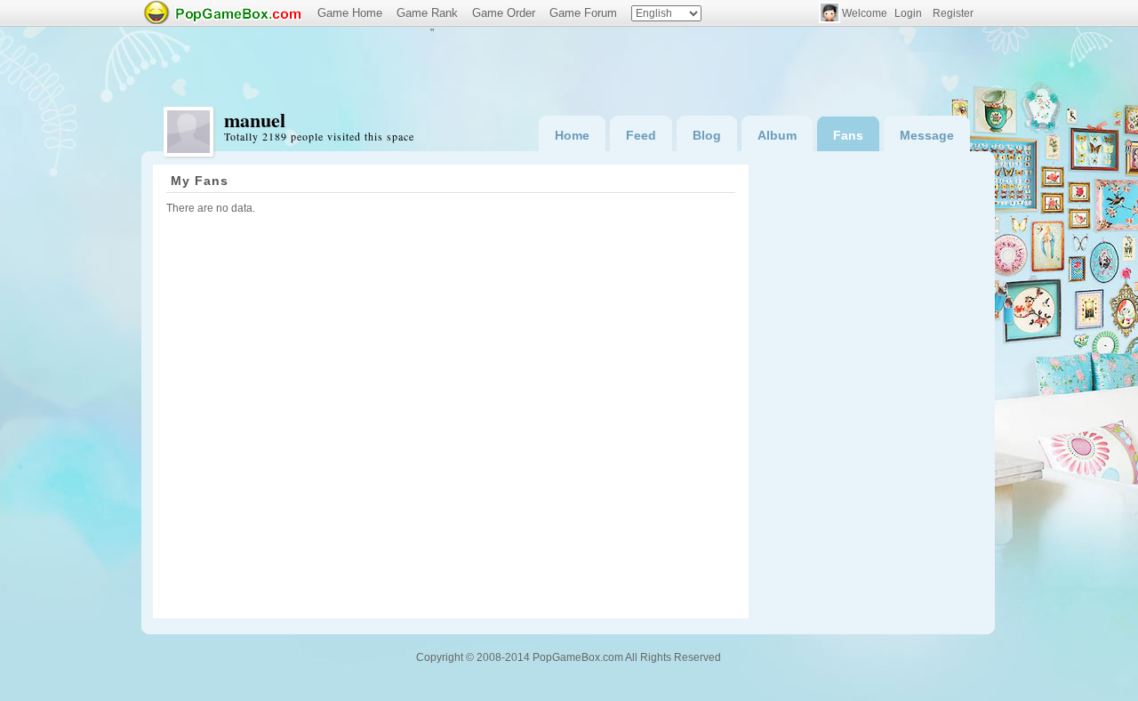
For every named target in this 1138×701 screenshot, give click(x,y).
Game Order (503, 13)
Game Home (349, 13)
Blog (707, 135)
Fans (848, 135)
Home (572, 135)
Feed (641, 135)
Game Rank (427, 13)
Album (777, 135)
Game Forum (583, 13)
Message (927, 135)
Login (908, 13)
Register (953, 13)
